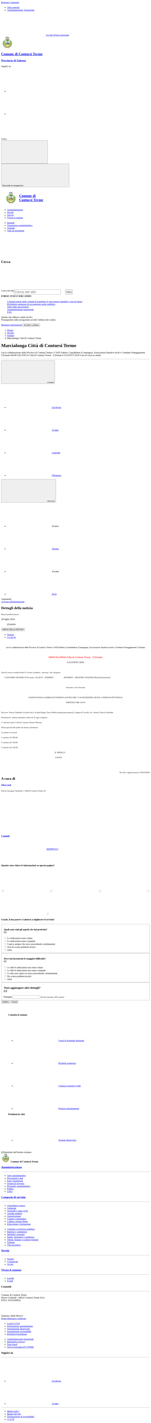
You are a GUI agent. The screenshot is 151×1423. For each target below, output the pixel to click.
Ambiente (11, 1208)
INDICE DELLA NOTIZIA (13, 629)
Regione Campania (10, 2)
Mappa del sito (14, 1414)
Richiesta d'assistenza (17, 1334)
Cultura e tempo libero (17, 1221)
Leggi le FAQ (13, 1323)
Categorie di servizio (13, 1197)
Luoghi (10, 1278)
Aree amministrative (16, 1175)
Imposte (10, 222)
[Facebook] (29, 91)
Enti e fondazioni (15, 1181)
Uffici (10, 1191)
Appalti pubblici (14, 1213)
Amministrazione (11, 1167)
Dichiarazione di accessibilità (20, 1416)
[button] (27, 836)
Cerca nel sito (7, 290)
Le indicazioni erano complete (21, 941)
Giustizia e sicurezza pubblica (21, 1229)
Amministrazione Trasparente (20, 10)
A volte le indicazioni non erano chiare (25, 967)
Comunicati (12, 1261)
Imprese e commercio (17, 1231)
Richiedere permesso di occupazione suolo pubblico (31, 304)
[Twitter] (29, 114)
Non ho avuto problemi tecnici (21, 947)
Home (10, 330)
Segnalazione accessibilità (19, 1331)
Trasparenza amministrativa (19, 225)
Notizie (10, 335)
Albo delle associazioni (18, 307)
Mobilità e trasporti (16, 1234)
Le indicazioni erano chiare (19, 938)
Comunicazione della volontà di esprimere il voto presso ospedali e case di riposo (44, 301)
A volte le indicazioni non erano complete (26, 970)
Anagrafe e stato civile (17, 1211)
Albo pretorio (13, 7)
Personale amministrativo (18, 1186)
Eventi (10, 1281)
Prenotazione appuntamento (20, 1326)
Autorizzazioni (14, 1216)
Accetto (31, 325)
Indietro (5, 1002)
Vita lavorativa (14, 1245)
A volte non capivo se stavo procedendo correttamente (32, 973)
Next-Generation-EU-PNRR (20, 1347)
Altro (9, 950)
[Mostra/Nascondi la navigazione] (24, 152)
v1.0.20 (10, 1419)
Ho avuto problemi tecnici (19, 976)
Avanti (14, 1002)
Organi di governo (15, 1183)
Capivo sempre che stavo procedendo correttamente (31, 944)
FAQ (9, 312)
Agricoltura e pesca (16, 1205)
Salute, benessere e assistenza (20, 1237)
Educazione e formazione (19, 1224)
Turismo (11, 228)
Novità (10, 333)
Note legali (12, 1344)
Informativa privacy (16, 1341)
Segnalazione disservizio (18, 1329)
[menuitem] (34, 407)
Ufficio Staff (6, 785)
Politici (10, 1189)
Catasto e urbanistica (16, 1219)
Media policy (13, 1411)
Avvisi (10, 1264)
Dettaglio (8, 997)
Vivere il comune (11, 1270)
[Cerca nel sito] (29, 139)
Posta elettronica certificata (13, 1318)
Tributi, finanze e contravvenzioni (22, 1239)
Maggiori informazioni (11, 325)
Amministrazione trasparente (20, 309)
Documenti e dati (15, 1178)
